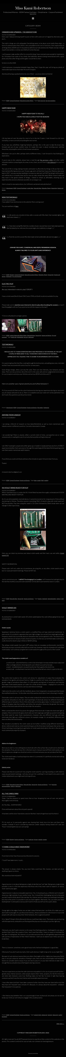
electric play (14, 337)
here (16, 206)
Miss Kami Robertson (33, 8)
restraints (40, 839)
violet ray (59, 598)
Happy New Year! (9, 108)
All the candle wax (10, 793)
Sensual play (54, 188)
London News (30, 188)
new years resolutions (50, 100)
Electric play (7, 284)
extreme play (44, 1015)
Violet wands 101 (9, 608)
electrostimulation (52, 598)
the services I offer (46, 160)
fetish (42, 480)
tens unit (26, 337)
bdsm (35, 480)
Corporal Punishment (15, 100)
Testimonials (9, 276)
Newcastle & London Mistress (26, 100)
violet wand (31, 337)
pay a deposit (51, 162)
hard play (50, 1015)
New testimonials (9, 197)
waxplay (45, 839)
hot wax (36, 839)
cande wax (31, 839)
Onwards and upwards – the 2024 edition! (19, 32)
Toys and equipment (16, 276)
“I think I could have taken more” (16, 847)
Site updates (40, 407)
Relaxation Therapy (46, 188)
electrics (40, 598)
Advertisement (9, 188)
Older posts (60, 1023)
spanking (46, 480)
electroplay (44, 598)
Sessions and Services (46, 335)
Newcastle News (37, 188)
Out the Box (35, 1053)
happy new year (41, 100)
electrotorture (20, 337)
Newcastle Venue (31, 335)
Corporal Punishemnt (19, 274)
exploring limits (37, 1015)
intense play (55, 1015)
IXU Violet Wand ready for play (15, 488)
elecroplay (54, 784)
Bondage (12, 274)
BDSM (7, 100)
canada (39, 480)
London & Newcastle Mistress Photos (18, 335)
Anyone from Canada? (11, 415)
